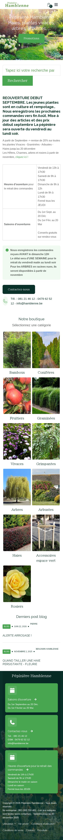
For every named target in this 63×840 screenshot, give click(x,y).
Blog (6, 626)
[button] (56, 4)
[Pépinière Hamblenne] (17, 4)
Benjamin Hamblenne (47, 649)
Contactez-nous (19, 289)
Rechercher (17, 80)
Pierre (33, 624)
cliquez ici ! (21, 157)
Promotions (31, 38)
